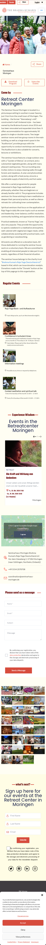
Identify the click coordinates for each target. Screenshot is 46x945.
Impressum (35, 942)
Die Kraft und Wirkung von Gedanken (19, 476)
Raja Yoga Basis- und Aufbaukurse (20, 308)
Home (7, 64)
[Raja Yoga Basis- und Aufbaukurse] (9, 300)
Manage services (23, 916)
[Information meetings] (9, 355)
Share (38, 64)
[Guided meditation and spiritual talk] (9, 383)
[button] (42, 895)
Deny (23, 930)
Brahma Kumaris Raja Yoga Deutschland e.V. (21, 262)
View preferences (23, 937)
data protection (15, 655)
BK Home (23, 891)
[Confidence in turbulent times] (9, 328)
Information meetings (14, 363)
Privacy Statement (24, 942)
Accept (23, 923)
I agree (23, 534)
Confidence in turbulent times (18, 336)
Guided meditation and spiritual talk (21, 391)
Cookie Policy (11, 942)
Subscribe (23, 840)
